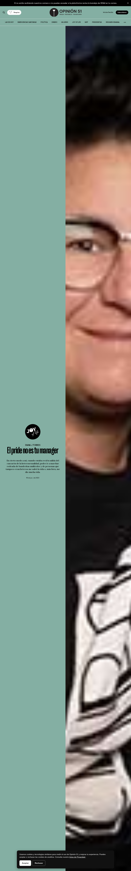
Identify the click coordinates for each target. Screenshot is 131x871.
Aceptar (25, 863)
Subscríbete (122, 12)
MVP (86, 22)
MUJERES (64, 22)
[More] (125, 22)
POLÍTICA (44, 22)
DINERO (54, 22)
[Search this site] (4, 12)
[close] (128, 3)
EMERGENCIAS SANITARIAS (27, 22)
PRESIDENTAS (97, 22)
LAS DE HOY (9, 22)
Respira (16, 12)
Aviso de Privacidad (77, 857)
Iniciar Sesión (108, 12)
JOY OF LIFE (76, 22)
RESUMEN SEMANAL (113, 22)
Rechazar (39, 863)
